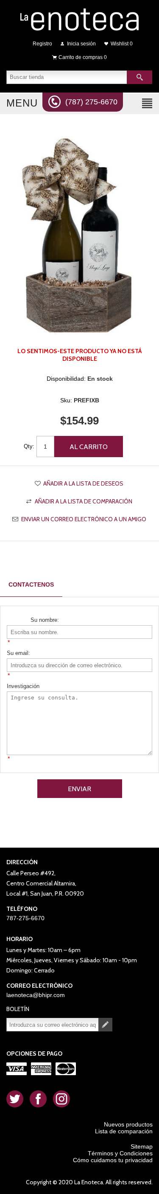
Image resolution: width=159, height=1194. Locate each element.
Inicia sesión (81, 44)
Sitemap (142, 1146)
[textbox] (66, 77)
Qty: (29, 446)
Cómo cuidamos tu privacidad (113, 1160)
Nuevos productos (128, 1124)
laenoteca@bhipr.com (35, 995)
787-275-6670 (25, 918)
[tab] (31, 585)
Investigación (23, 686)
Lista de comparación (124, 1131)
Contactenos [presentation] (31, 584)
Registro (42, 44)
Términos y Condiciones (120, 1153)
